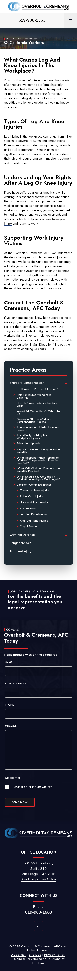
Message (11, 726)
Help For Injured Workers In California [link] (34, 396)
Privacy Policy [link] (54, 954)
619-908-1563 (38, 912)
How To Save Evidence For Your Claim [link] (37, 404)
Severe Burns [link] (28, 508)
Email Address (15, 683)
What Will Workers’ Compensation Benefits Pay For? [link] (39, 470)
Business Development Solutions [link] (37, 959)
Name (8, 662)
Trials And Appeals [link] (28, 443)
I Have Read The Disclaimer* (31, 787)
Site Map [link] (35, 954)
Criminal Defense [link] (22, 535)
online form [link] (12, 349)
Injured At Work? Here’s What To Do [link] (38, 412)
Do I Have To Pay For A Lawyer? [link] (37, 389)
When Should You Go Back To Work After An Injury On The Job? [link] (38, 478)
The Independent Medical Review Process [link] (38, 428)
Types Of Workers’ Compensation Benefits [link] (38, 451)
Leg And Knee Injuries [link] (33, 514)
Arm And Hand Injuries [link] (34, 520)
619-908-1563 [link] (32, 20)
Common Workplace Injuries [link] (34, 484)
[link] (38, 6)
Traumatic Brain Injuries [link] (35, 490)
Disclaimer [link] (18, 954)
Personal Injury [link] (20, 551)
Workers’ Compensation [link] (27, 383)
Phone (9, 705)
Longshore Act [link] (20, 543)
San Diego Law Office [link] (38, 879)
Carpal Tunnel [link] (28, 526)
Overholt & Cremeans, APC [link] (40, 946)
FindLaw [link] (38, 963)
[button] (70, 20)
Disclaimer (12, 778)
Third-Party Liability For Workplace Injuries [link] (32, 436)
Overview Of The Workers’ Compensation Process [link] (34, 420)
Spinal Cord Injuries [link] (32, 496)
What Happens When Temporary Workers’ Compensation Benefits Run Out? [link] (38, 460)
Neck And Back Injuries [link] (34, 502)
